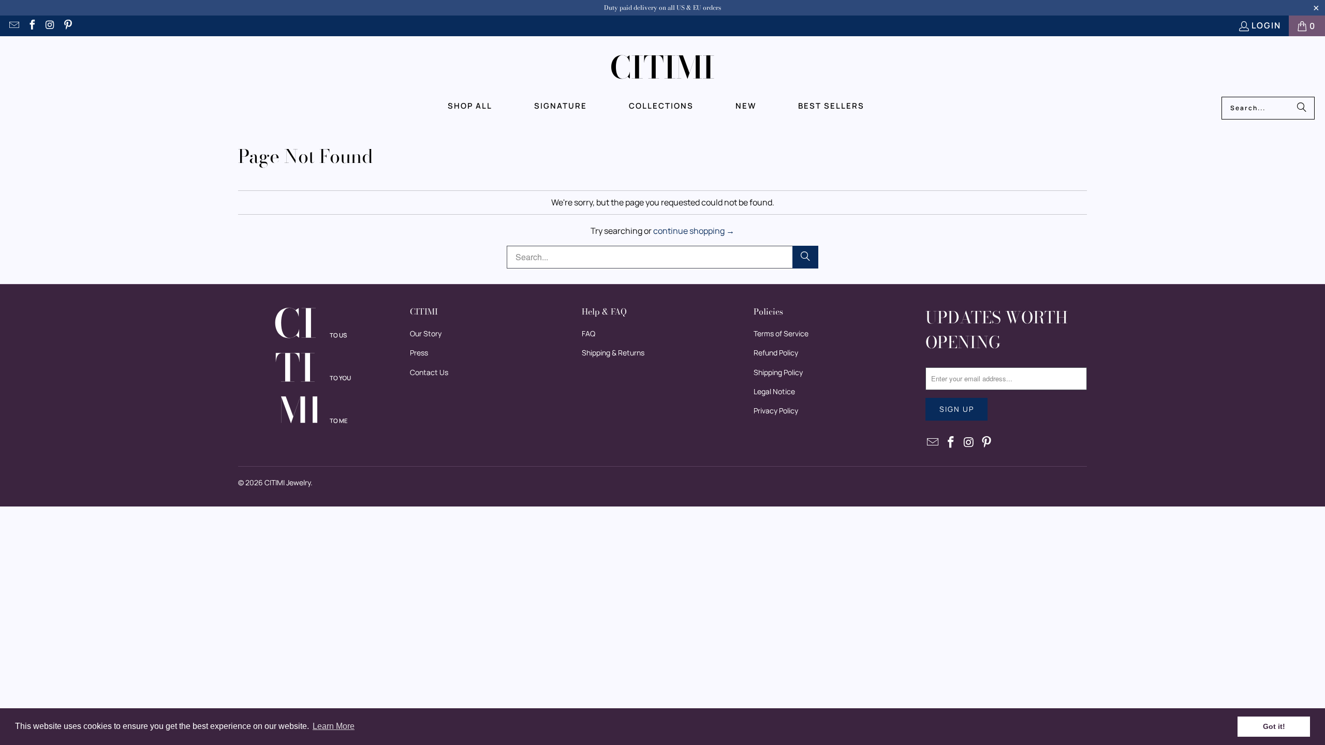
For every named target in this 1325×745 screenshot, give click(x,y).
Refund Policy (776, 352)
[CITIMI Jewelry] (663, 69)
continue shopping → (693, 230)
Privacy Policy (776, 410)
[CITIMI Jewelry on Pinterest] (67, 26)
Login (1266, 25)
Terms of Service (781, 333)
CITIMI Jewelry (287, 482)
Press (419, 352)
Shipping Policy (778, 372)
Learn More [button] (334, 726)
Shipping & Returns (613, 352)
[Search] (1302, 108)
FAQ (588, 333)
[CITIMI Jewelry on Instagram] (49, 26)
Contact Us (429, 372)
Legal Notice (774, 391)
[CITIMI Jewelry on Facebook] (31, 26)
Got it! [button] (1274, 726)
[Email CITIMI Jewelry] (13, 26)
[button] (470, 106)
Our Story (425, 333)
